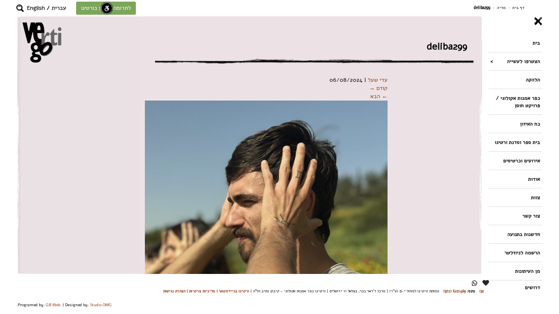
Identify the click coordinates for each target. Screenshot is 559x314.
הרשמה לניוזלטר (522, 252)
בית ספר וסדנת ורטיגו (517, 142)
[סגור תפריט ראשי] (515, 21)
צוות (535, 197)
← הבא (379, 96)
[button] (20, 8)
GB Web (53, 304)
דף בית (518, 7)
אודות (534, 178)
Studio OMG (101, 304)
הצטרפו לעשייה (523, 61)
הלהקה (533, 79)
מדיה (501, 7)
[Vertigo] (42, 42)
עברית (59, 8)
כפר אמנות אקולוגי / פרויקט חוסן (518, 101)
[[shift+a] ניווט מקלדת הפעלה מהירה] (107, 8)
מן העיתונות (527, 270)
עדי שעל (378, 80)
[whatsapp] (474, 283)
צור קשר (531, 215)
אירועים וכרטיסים (521, 160)
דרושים (532, 287)
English (36, 8)
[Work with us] (486, 283)
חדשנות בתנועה (523, 234)
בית (536, 42)
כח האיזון (530, 123)
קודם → (378, 88)
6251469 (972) (454, 291)
